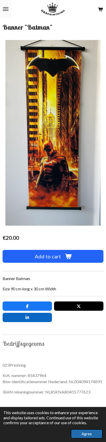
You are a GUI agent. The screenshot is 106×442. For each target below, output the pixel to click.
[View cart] (100, 9)
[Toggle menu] (5, 9)
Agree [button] (87, 434)
